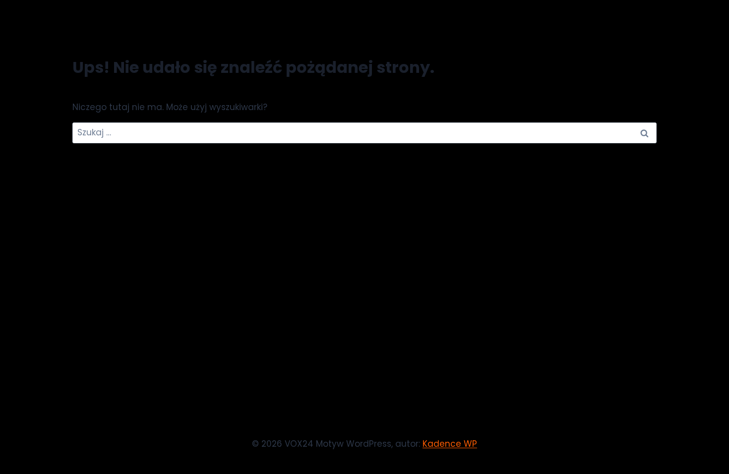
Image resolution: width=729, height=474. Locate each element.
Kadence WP (450, 444)
